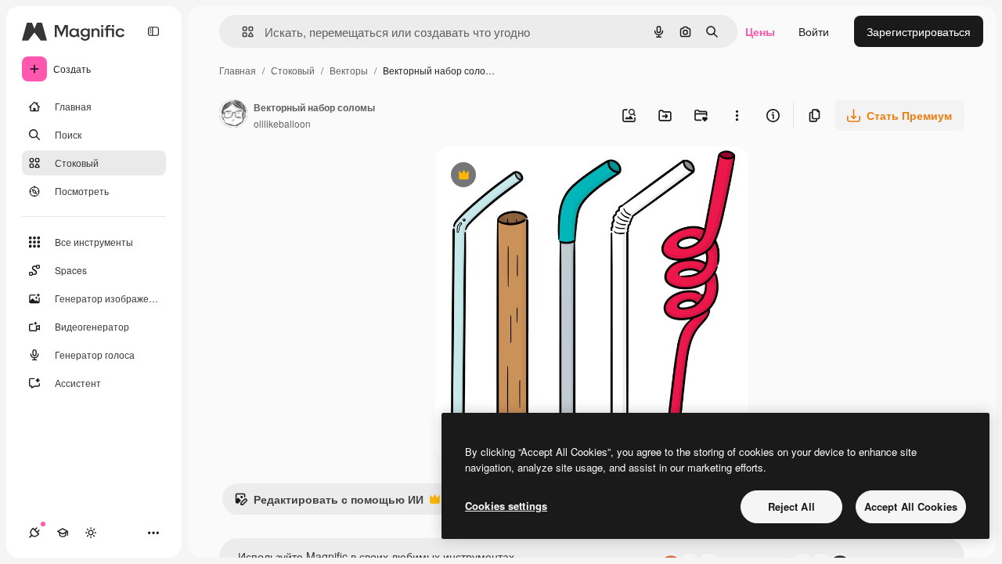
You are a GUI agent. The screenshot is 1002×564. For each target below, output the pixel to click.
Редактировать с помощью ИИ (329, 503)
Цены (760, 31)
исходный (540, 176)
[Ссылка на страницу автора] (233, 115)
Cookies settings (506, 505)
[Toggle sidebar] (153, 31)
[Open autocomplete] (241, 32)
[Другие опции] (736, 115)
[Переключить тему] (90, 532)
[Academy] (62, 532)
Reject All (791, 506)
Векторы (349, 70)
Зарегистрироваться (919, 31)
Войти (813, 31)
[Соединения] (34, 532)
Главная (237, 70)
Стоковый (293, 70)
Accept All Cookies (910, 506)
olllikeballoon (282, 123)
